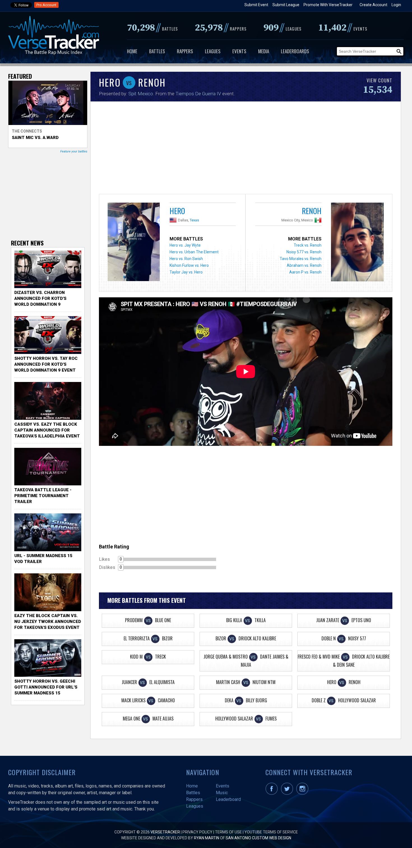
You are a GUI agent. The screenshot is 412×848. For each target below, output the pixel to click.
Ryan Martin (206, 838)
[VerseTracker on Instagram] (303, 793)
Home (132, 51)
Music (222, 792)
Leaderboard (228, 799)
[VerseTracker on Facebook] (272, 793)
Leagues (213, 51)
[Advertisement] (245, 149)
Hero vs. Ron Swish (186, 258)
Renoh (311, 210)
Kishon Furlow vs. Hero (189, 265)
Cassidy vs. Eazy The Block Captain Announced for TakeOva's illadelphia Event (47, 430)
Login (396, 5)
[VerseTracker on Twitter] (288, 793)
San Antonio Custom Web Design (258, 838)
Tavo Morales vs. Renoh (300, 258)
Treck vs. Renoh (307, 245)
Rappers (185, 51)
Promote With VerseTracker (328, 5)
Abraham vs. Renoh (304, 265)
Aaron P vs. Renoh (305, 272)
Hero (177, 210)
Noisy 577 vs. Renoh (303, 252)
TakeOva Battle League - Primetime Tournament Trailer (42, 495)
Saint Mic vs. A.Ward (35, 137)
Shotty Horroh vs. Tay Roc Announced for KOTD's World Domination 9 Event (46, 364)
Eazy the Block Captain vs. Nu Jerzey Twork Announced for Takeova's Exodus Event (47, 621)
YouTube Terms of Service (271, 832)
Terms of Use (228, 832)
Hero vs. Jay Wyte (185, 245)
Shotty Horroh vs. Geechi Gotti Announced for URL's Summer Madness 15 (45, 687)
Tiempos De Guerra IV (198, 93)
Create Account (373, 5)
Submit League (285, 5)
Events (239, 51)
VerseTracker (165, 832)
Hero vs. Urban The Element (194, 252)
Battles (157, 51)
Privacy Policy (197, 832)
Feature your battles (73, 151)
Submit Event (256, 5)
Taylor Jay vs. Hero (186, 272)
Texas (194, 220)
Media (263, 51)
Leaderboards (295, 51)
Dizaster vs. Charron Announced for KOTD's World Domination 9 (40, 298)
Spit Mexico (140, 93)
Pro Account (46, 5)
